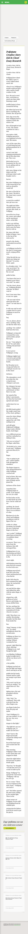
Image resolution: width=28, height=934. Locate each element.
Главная (6, 37)
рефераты (13, 37)
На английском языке (10, 40)
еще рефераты (10, 828)
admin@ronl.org (17, 925)
